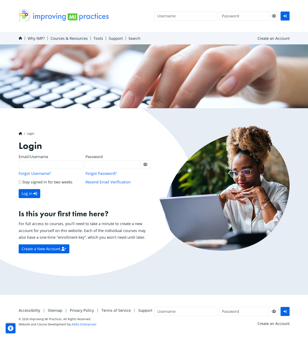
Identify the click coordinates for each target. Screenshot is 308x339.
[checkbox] (274, 16)
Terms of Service (116, 310)
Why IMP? (36, 38)
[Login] (285, 16)
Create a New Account (41, 248)
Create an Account (274, 38)
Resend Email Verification (108, 181)
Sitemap (55, 310)
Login (30, 133)
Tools (98, 38)
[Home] (20, 38)
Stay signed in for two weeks (46, 181)
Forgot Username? (35, 173)
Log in (27, 193)
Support (116, 38)
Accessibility (29, 310)
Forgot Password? (101, 173)
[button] (11, 328)
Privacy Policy (82, 310)
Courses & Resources (69, 38)
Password (94, 156)
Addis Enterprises (83, 324)
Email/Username (33, 156)
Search (134, 38)
